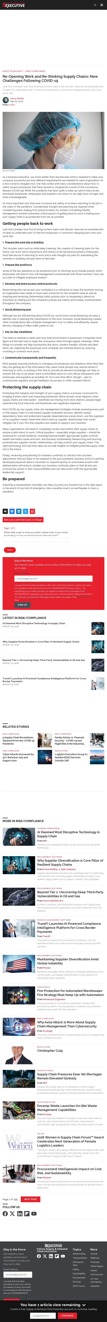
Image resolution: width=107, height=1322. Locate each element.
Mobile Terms (83, 597)
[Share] (12, 511)
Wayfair (47, 1177)
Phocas (46, 968)
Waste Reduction (46, 1102)
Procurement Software (49, 857)
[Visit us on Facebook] (5, 1213)
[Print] (5, 511)
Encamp (47, 1114)
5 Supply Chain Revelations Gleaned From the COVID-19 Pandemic (18, 740)
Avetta (11, 105)
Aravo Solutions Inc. (53, 900)
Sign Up (22, 605)
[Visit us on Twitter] (12, 1213)
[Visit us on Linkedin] (19, 1213)
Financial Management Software (54, 920)
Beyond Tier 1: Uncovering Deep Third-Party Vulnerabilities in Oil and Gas (44, 660)
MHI (45, 841)
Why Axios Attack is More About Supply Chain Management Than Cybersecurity (67, 1024)
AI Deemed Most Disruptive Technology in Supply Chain (34, 623)
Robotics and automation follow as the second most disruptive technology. (68, 846)
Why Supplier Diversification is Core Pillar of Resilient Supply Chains (41, 641)
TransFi (46, 936)
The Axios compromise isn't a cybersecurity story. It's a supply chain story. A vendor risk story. (70, 1036)
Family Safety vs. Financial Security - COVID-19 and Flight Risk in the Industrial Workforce (69, 740)
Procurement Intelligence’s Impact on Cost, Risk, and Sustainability (69, 1171)
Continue (67, 1315)
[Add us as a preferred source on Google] (32, 511)
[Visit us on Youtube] (34, 1213)
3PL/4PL (40, 1134)
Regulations (61, 751)
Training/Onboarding (48, 828)
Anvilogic (48, 1031)
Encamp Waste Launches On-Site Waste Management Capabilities (67, 1108)
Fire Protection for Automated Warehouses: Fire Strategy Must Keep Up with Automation (70, 993)
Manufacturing (45, 1071)
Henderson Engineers (54, 999)
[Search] (95, 5)
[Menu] (101, 5)
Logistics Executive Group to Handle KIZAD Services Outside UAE (71, 757)
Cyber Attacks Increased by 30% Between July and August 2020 (18, 757)
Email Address (22, 573)
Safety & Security (13, 71)
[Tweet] (25, 511)
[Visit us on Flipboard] (26, 1213)
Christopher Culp (50, 1051)
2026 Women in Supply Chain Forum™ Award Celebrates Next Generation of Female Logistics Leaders (70, 1141)
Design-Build (43, 987)
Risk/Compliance (35, 71)
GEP (45, 1083)
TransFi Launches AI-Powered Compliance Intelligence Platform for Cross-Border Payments (45, 680)
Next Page (30, 1199)
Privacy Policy (26, 600)
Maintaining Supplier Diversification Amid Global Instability (68, 961)
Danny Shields (17, 98)
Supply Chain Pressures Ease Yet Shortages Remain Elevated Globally (69, 1076)
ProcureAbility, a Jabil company (59, 869)
